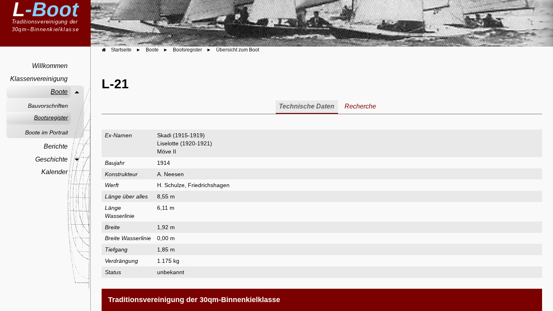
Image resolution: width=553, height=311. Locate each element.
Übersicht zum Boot (237, 49)
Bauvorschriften (48, 105)
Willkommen (50, 65)
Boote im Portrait (46, 132)
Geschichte (51, 159)
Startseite (121, 49)
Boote (59, 91)
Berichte (56, 146)
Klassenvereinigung (39, 78)
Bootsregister (51, 117)
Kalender (54, 171)
